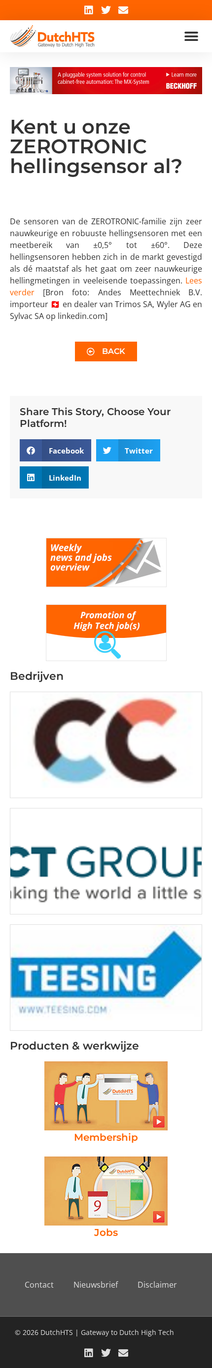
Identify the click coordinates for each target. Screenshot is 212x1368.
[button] (191, 36)
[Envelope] (123, 10)
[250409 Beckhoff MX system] (106, 91)
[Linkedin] (89, 10)
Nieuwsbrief (95, 1284)
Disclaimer (157, 1284)
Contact (39, 1284)
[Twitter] (106, 10)
